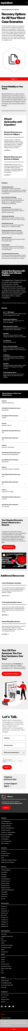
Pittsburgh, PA (4, 922)
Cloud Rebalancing (5, 821)
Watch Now (5, 615)
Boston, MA (4, 915)
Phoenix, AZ (4, 906)
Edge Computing (5, 883)
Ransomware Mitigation (7, 834)
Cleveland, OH (4, 917)
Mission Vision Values (6, 968)
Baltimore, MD (4, 913)
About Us (3, 957)
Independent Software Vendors (8, 860)
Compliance (4, 876)
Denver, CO (4, 908)
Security (3, 898)
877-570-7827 (5, 995)
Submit (6, 767)
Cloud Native (4, 872)
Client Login (4, 980)
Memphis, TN (4, 924)
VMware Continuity (5, 830)
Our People (4, 934)
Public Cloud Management (7, 828)
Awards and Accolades (7, 945)
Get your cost (5, 595)
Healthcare (3, 851)
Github (3, 987)
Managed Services (5, 887)
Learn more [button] (7, 1025)
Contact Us (4, 997)
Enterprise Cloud (5, 885)
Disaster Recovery (5, 881)
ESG (2, 970)
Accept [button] (14, 1029)
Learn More (7, 150)
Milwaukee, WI (4, 926)
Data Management (5, 879)
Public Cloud (4, 896)
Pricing (2, 949)
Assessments (4, 952)
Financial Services (5, 853)
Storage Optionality (6, 825)
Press (2, 973)
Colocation (3, 874)
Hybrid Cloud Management (7, 890)
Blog (2, 938)
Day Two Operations (6, 841)
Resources (3, 940)
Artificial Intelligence (6, 870)
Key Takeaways (8, 547)
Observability (4, 892)
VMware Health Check (6, 823)
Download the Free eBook (11, 673)
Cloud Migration (5, 839)
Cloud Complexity (5, 836)
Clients (2, 943)
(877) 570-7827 (10, 779)
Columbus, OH (4, 919)
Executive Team (5, 964)
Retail (2, 857)
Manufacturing (4, 855)
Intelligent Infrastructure (7, 936)
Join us (6, 807)
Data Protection (5, 843)
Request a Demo (5, 999)
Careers (3, 959)
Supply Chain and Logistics (7, 862)
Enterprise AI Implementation (8, 832)
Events (2, 962)
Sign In (6, 786)
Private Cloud (4, 894)
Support (3, 1001)
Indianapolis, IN (5, 911)
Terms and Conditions (6, 1017)
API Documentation (6, 985)
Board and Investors (6, 966)
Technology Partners (6, 947)
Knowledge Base (5, 983)
